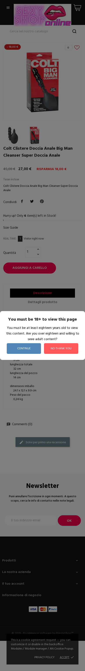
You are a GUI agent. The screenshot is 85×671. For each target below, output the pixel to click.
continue (24, 348)
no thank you (61, 348)
